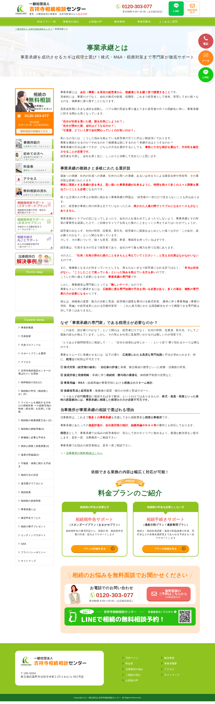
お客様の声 (95, 21)
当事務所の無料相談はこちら (84, 453)
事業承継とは (28, 509)
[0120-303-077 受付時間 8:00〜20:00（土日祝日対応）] (34, 90)
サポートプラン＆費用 (33, 353)
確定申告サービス (31, 518)
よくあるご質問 (168, 21)
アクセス (26, 362)
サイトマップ (28, 561)
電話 (205, 43)
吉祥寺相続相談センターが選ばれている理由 (34, 372)
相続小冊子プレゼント (33, 526)
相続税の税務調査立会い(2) (36, 420)
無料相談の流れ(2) (31, 382)
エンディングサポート (33, 535)
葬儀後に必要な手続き (33, 437)
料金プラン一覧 (46, 21)
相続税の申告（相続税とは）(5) (33, 392)
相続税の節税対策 (31, 500)
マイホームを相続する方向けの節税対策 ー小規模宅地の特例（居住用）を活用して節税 (34, 407)
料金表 (129, 663)
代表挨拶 (26, 336)
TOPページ (131, 657)
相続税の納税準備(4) (32, 429)
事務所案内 (144, 21)
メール (206, 60)
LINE (206, 77)
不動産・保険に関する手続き (34, 465)
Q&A (23, 543)
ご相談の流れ (133, 674)
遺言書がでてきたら (32, 483)
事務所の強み (71, 21)
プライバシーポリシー (33, 552)
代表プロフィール (31, 345)
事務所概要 (27, 327)
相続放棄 (26, 492)
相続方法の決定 (29, 475)
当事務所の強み (134, 669)
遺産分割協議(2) (30, 454)
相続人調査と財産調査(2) (35, 446)
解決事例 (119, 21)
